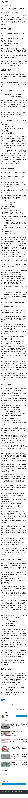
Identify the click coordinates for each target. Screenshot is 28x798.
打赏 (25, 709)
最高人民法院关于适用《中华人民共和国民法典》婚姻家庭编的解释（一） (18, 748)
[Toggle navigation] (25, 2)
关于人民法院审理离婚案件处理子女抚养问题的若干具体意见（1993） (18, 740)
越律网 (6, 791)
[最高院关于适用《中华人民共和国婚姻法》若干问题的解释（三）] (5, 756)
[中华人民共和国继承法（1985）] (5, 733)
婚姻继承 (5, 699)
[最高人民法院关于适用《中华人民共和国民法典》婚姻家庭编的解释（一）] (5, 749)
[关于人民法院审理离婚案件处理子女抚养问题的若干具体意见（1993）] (5, 741)
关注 (19, 715)
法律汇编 (7, 716)
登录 (3, 781)
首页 (2, 5)
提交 (14, 783)
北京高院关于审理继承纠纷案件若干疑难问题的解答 (18, 725)
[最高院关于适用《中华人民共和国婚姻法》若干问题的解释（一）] (5, 764)
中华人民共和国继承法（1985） (16, 732)
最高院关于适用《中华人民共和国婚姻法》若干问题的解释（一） (18, 763)
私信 (25, 715)
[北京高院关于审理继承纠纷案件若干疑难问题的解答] (5, 726)
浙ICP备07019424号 (21, 791)
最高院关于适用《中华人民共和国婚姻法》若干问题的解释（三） (18, 755)
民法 (12, 12)
